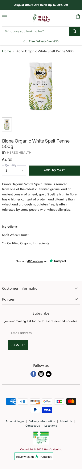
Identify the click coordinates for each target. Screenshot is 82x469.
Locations (50, 425)
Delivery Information (42, 421)
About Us (66, 421)
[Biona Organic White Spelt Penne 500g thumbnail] (7, 124)
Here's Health (19, 152)
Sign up (18, 345)
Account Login (14, 421)
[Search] (74, 31)
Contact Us (32, 425)
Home (6, 51)
